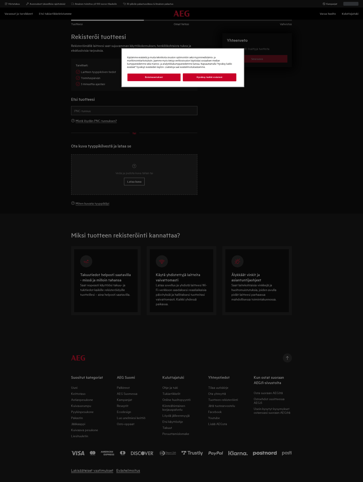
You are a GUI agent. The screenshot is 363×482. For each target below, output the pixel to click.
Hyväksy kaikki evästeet (210, 77)
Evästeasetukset (154, 77)
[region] (182, 67)
